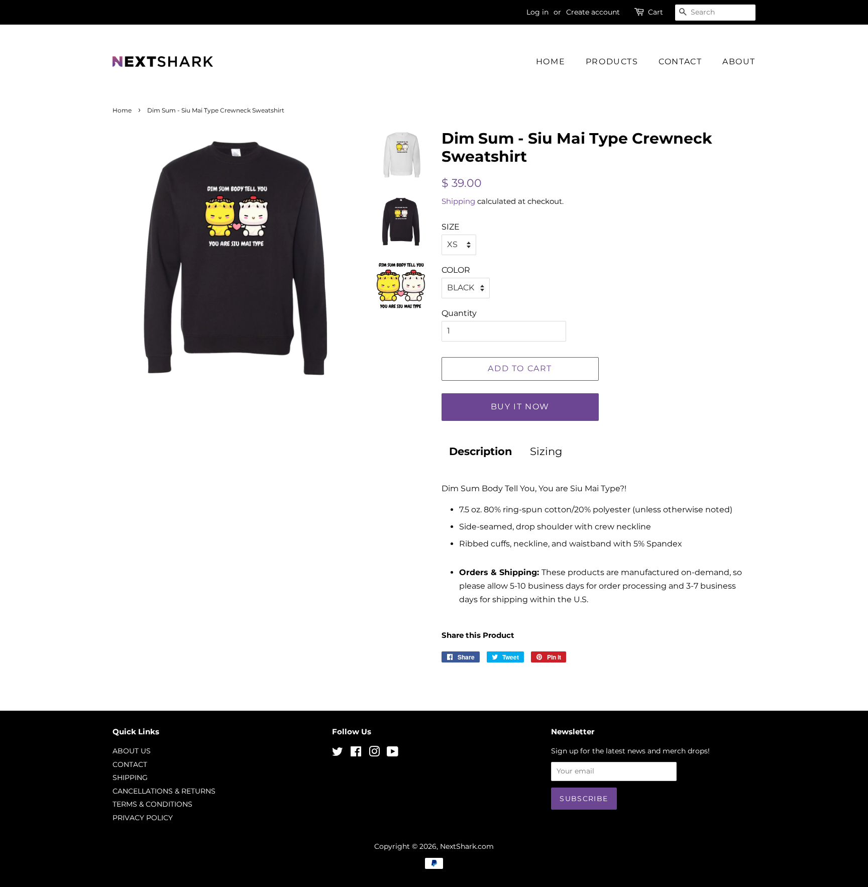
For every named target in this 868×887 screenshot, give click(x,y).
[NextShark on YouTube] (392, 753)
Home (122, 110)
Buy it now (520, 406)
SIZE (451, 227)
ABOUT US (132, 751)
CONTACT (680, 61)
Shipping (458, 201)
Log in (537, 12)
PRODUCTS (612, 61)
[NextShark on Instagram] (374, 753)
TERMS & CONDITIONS (152, 804)
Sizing (546, 451)
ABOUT (738, 61)
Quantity (459, 313)
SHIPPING (130, 777)
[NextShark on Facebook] (356, 753)
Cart (655, 12)
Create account (593, 12)
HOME (550, 61)
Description (480, 451)
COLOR (456, 270)
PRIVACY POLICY (143, 818)
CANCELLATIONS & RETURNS (164, 791)
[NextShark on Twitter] (337, 753)
